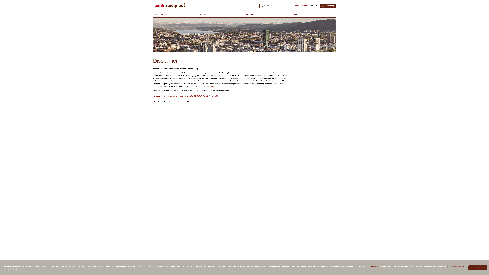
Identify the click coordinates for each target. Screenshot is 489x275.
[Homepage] (170, 6)
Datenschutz (375, 266)
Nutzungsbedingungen (215, 86)
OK (478, 268)
